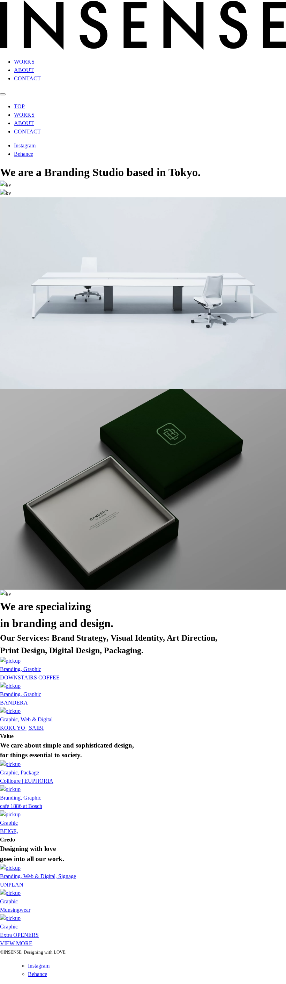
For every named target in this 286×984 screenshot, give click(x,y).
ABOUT (24, 70)
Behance (23, 154)
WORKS (24, 62)
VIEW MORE (16, 943)
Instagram (25, 145)
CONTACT (27, 78)
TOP (19, 106)
